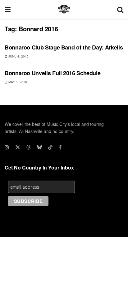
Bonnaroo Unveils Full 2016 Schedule (52, 73)
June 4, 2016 (18, 56)
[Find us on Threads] (28, 147)
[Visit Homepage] (64, 9)
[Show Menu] (8, 9)
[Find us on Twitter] (17, 147)
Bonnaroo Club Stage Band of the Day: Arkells (64, 47)
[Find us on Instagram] (7, 147)
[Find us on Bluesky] (39, 147)
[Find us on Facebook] (60, 147)
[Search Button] (120, 9)
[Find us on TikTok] (50, 147)
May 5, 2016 (17, 82)
